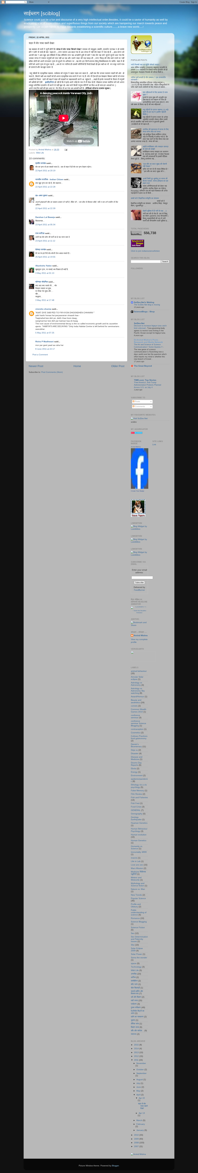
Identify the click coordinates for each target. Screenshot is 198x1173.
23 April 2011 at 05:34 (45, 225)
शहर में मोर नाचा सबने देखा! (143, 1106)
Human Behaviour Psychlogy (139, 830)
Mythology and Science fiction (137, 884)
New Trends (136, 895)
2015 (136, 1045)
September (141, 1073)
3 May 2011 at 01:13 (44, 273)
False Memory (137, 790)
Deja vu (134, 750)
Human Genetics (138, 840)
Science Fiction (138, 927)
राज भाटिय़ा (39, 233)
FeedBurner (139, 590)
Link (154, 444)
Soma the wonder (139, 958)
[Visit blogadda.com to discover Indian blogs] (136, 433)
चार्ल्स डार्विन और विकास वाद (137, 992)
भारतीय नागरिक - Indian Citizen (49, 179)
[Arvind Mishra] (139, 488)
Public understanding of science (138, 912)
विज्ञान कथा (135, 1027)
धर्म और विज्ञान (136, 997)
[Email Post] (66, 150)
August (139, 1079)
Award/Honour (137, 697)
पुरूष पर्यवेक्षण (136, 1007)
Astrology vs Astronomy (136, 684)
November (141, 1063)
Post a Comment (40, 355)
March (139, 1120)
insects (134, 858)
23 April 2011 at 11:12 (45, 241)
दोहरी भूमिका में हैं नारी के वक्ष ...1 (155, 211)
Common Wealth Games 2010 (138, 710)
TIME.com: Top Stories (145, 380)
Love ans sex (137, 865)
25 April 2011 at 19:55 (45, 257)
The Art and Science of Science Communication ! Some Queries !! (148, 345)
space (133, 963)
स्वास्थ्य (133, 1034)
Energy (134, 772)
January (140, 1130)
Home (77, 366)
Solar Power (136, 954)
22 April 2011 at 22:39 (45, 208)
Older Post (117, 366)
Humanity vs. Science (137, 847)
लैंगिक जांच (135, 1024)
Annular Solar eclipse (137, 678)
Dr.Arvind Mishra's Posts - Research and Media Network (148, 341)
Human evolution (138, 835)
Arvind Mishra (136, 447)
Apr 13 (142, 1113)
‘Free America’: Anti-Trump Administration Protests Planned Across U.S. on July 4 (147, 384)
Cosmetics (135, 733)
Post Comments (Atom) (52, 372)
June (138, 1087)
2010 (136, 1135)
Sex (132, 933)
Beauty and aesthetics (136, 701)
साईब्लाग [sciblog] (42, 13)
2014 (136, 1048)
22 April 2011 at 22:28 (45, 187)
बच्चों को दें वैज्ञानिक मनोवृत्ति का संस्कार (145, 198)
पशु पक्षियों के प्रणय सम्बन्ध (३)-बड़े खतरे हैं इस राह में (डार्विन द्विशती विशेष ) (155, 112)
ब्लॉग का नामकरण (137, 1017)
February (140, 1124)
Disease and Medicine (136, 758)
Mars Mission (137, 868)
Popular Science (138, 898)
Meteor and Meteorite (136, 878)
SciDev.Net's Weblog (144, 302)
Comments (139, 406)
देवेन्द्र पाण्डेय (40, 249)
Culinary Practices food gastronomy (139, 737)
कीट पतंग (134, 984)
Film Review (136, 794)
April (138, 1095)
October (140, 1069)
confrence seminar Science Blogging (138, 723)
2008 (136, 1143)
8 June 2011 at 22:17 (45, 349)
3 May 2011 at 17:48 (44, 300)
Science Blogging (139, 922)
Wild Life (40, 153)
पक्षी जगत (134, 1000)
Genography (136, 814)
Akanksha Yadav (43, 266)
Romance (135, 918)
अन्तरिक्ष (134, 974)
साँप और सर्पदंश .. (137, 1031)
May (138, 1091)
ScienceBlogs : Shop (144, 312)
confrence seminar (135, 716)
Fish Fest (135, 803)
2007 (136, 1146)
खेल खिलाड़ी (135, 988)
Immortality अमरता (139, 852)
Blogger (115, 1166)
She (133, 945)
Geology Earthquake (136, 818)
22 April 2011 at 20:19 (45, 171)
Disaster (134, 753)
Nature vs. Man (138, 889)
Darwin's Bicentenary (136, 745)
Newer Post (36, 366)
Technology (136, 967)
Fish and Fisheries (139, 797)
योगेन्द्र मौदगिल (41, 282)
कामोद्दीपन (134, 981)
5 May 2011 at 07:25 (44, 333)
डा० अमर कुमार (41, 195)
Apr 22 (142, 1098)
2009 (136, 1139)
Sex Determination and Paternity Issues (139, 939)
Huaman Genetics (139, 823)
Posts (137, 401)
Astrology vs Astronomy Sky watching (138, 690)
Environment (136, 775)
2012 (136, 1056)
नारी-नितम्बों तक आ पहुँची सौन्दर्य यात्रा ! (145, 65)
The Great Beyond (143, 366)
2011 (136, 1060)
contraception (137, 729)
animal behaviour (139, 671)
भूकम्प (133, 1020)
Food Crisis (136, 807)
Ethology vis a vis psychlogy (139, 786)
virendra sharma (43, 309)
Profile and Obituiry (136, 905)
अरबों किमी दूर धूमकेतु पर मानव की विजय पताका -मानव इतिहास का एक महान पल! (155, 180)
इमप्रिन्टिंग (49, 82)
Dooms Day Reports (136, 764)
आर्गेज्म (133, 977)
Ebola (133, 768)
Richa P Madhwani (44, 342)
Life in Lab (135, 861)
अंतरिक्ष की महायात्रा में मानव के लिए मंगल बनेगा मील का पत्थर (156, 130)
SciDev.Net (139, 323)
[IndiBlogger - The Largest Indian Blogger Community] (141, 53)
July (138, 1083)
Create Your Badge (137, 491)
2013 (136, 1052)
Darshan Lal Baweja (45, 217)
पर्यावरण (134, 1004)
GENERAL (135, 810)
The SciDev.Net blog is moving (147, 305)
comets (134, 706)
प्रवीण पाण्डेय (40, 163)
